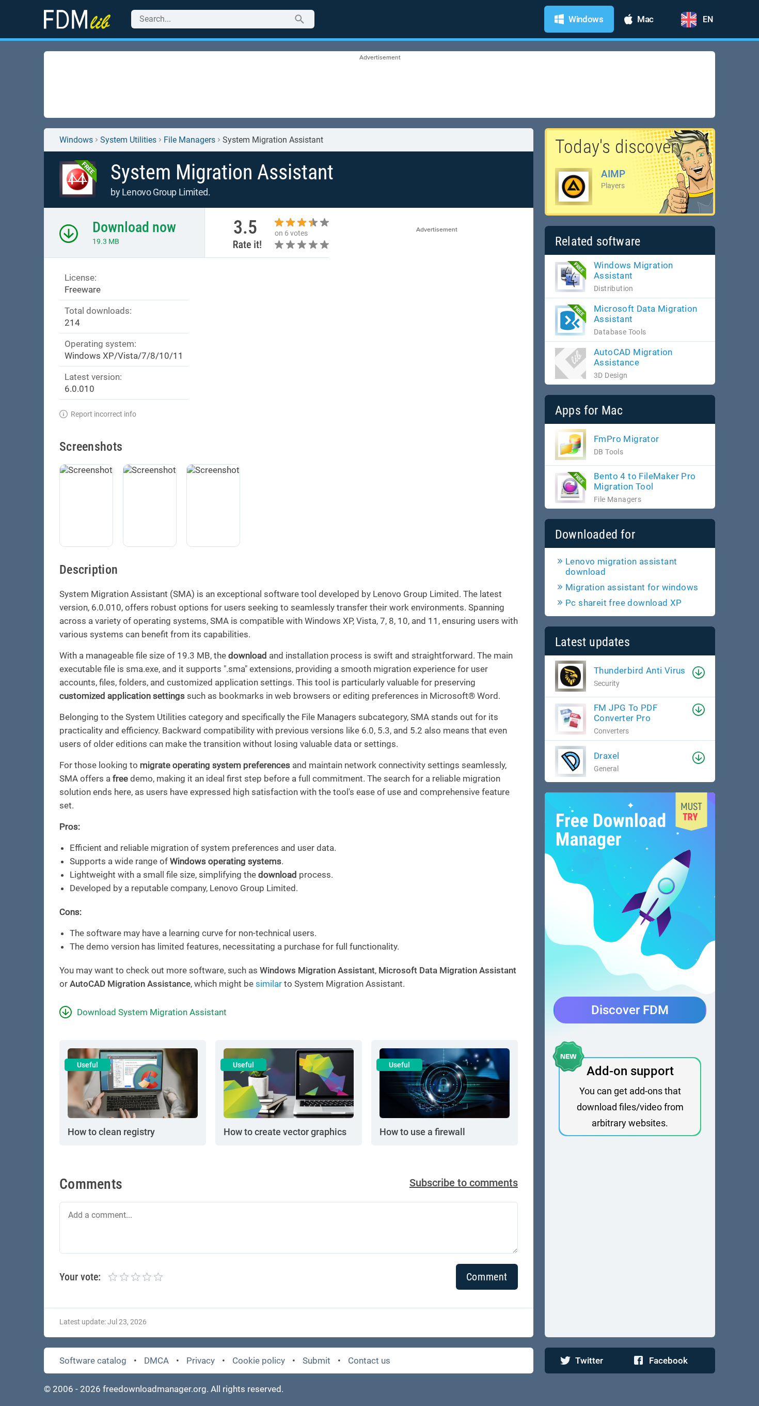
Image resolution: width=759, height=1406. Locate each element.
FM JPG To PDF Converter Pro (625, 712)
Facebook (668, 1360)
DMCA (156, 1360)
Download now (134, 227)
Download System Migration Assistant (152, 1012)
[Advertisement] (379, 85)
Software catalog (92, 1360)
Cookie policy (258, 1360)
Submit (316, 1360)
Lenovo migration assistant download (621, 566)
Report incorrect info (103, 414)
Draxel (606, 756)
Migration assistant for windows (631, 587)
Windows (76, 140)
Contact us (369, 1360)
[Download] (698, 672)
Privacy (200, 1360)
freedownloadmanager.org (155, 1389)
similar (269, 984)
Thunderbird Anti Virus (640, 670)
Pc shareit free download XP (623, 603)
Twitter (589, 1360)
